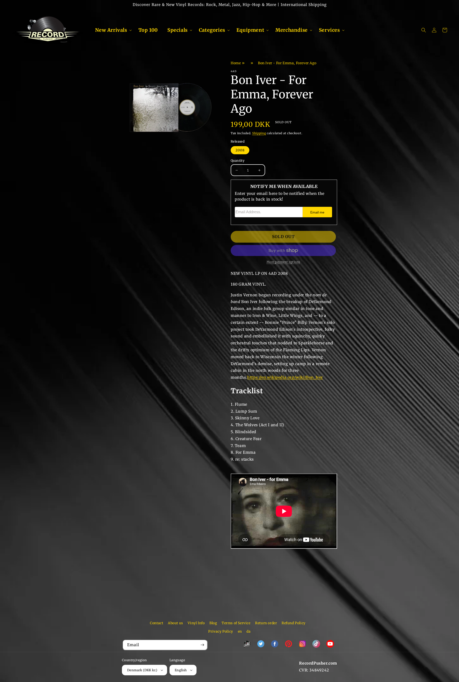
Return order (266, 623)
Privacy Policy (220, 631)
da (248, 631)
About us (175, 623)
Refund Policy (294, 623)
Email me (317, 212)
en (240, 631)
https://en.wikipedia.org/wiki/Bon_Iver (285, 377)
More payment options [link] (283, 262)
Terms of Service (236, 623)
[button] (112, 30)
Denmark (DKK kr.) (142, 670)
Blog (213, 623)
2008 (240, 150)
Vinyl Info (196, 623)
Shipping (259, 133)
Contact (156, 623)
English (181, 670)
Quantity (238, 161)
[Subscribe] (202, 645)
